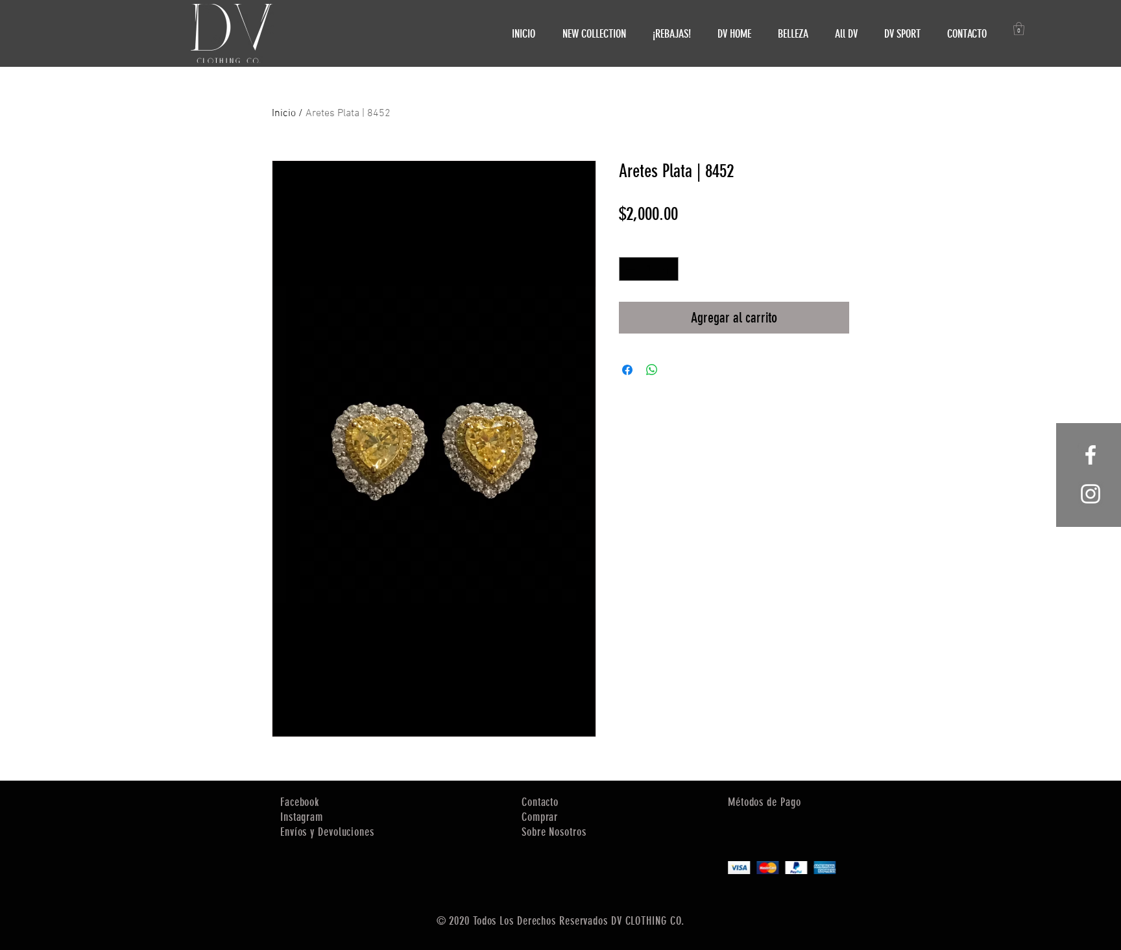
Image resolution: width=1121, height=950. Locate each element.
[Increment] (668, 269)
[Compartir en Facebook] (627, 370)
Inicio (284, 113)
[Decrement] (629, 269)
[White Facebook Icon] (1090, 455)
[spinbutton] (648, 269)
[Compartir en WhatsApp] (652, 370)
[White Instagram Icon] (1090, 494)
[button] (1018, 28)
